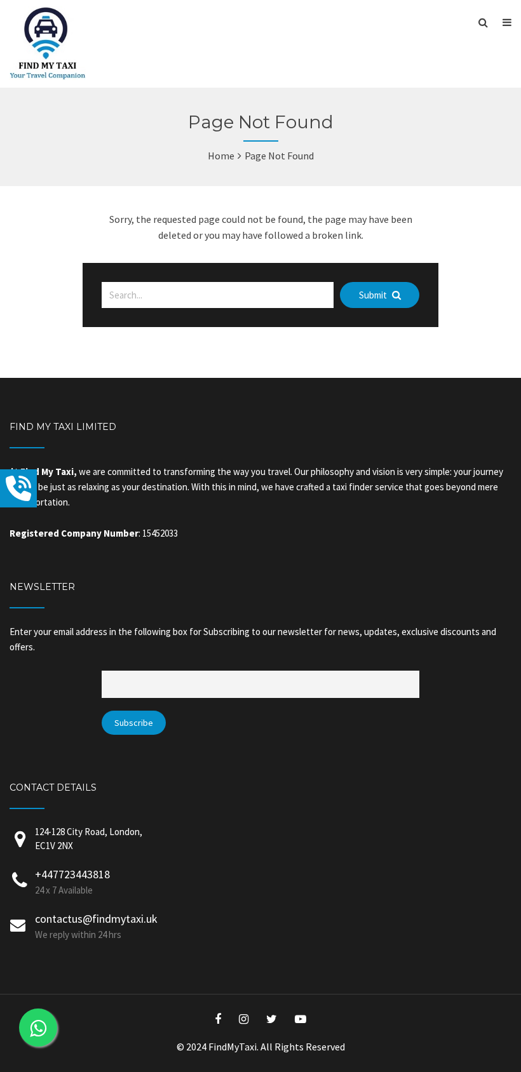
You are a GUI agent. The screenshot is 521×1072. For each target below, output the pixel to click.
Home (221, 155)
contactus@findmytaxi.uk (96, 918)
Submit (374, 295)
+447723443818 (72, 874)
